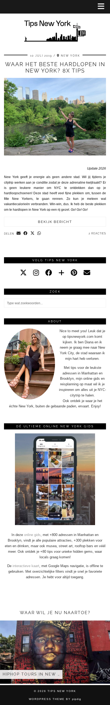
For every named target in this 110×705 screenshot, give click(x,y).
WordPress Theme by (55, 699)
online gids (32, 535)
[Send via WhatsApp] (39, 233)
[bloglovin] (61, 272)
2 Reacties (97, 233)
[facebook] (48, 272)
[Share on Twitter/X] (32, 233)
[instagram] (36, 272)
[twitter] (23, 272)
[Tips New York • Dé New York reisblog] (55, 23)
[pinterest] (74, 272)
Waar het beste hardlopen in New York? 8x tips (55, 67)
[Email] (87, 272)
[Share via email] (18, 233)
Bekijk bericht (55, 222)
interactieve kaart (26, 566)
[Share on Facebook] (25, 233)
